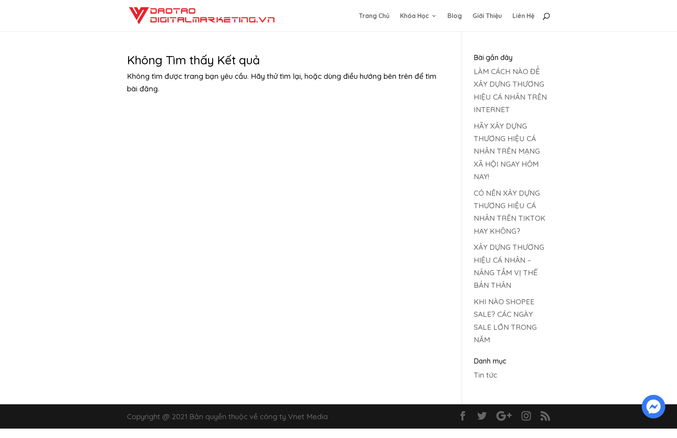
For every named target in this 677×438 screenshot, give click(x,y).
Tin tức (485, 375)
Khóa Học (414, 16)
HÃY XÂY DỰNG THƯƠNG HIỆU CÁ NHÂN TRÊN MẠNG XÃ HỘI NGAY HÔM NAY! (507, 151)
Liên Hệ (523, 16)
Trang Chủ (374, 16)
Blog (454, 16)
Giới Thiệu (487, 16)
